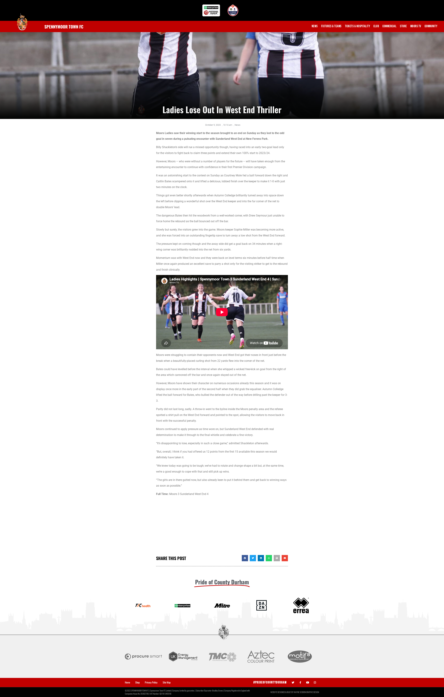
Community (431, 26)
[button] (245, 558)
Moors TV (415, 26)
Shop (137, 682)
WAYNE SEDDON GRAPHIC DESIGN (306, 692)
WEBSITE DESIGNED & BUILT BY (282, 692)
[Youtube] (307, 682)
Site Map (166, 682)
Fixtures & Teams (331, 26)
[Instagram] (315, 682)
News (315, 26)
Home (127, 682)
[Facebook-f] (300, 682)
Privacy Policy (151, 682)
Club (376, 26)
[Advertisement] (222, 527)
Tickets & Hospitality (357, 26)
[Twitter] (293, 682)
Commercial (389, 26)
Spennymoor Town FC (63, 26)
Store (403, 26)
